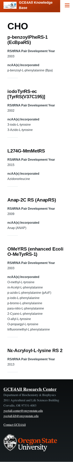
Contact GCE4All (15, 425)
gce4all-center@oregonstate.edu (23, 411)
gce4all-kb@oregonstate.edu (21, 416)
